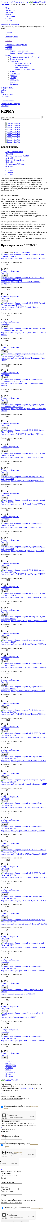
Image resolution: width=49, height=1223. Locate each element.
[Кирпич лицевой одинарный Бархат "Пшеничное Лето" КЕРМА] (24, 381)
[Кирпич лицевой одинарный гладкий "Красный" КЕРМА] (24, 945)
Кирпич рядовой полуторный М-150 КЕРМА (18, 1017)
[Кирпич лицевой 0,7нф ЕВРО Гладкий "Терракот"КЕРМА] (24, 595)
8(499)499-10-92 (39, 2)
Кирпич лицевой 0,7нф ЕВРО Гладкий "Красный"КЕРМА (24, 877)
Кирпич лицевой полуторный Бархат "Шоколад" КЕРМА (23, 761)
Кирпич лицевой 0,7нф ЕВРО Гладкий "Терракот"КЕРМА (24, 597)
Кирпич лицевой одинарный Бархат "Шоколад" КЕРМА (23, 831)
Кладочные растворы (23, 63)
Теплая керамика (16, 59)
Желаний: (5, 24)
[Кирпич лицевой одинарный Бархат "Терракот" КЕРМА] (24, 689)
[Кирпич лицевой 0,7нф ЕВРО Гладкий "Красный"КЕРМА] (24, 875)
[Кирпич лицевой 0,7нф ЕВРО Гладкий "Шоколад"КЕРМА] (24, 735)
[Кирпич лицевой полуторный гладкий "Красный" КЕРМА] (24, 922)
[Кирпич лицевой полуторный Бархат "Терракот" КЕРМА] (24, 642)
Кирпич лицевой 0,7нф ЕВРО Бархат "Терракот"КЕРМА (23, 574)
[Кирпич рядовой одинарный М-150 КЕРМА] (24, 992)
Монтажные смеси (22, 65)
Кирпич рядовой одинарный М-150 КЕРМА (18, 994)
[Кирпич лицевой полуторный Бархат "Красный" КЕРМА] (24, 898)
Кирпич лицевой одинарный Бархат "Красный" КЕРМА (23, 971)
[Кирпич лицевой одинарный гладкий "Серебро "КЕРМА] (24, 256)
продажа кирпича (26, 1088)
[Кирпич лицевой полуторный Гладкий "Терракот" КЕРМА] (24, 619)
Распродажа (10, 16)
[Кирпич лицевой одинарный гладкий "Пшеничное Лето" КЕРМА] (24, 407)
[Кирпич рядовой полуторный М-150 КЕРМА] (24, 1015)
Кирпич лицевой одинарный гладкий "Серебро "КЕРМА (23, 258)
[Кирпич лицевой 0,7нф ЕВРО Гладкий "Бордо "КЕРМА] (24, 455)
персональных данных (37, 1208)
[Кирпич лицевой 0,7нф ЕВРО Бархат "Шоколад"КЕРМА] (24, 712)
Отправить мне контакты (10, 1121)
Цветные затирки (21, 67)
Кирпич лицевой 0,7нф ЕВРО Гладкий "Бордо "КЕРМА (23, 457)
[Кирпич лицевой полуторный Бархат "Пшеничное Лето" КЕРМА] (24, 356)
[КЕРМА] (12, 123)
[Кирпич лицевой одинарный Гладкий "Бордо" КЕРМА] (24, 549)
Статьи (8, 18)
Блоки (7, 55)
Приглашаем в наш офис (10, 104)
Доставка (9, 12)
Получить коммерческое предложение (15, 1221)
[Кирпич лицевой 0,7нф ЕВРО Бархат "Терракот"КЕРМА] (24, 572)
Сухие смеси (15, 61)
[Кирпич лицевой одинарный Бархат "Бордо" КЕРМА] (24, 525)
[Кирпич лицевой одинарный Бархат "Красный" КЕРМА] (24, 968)
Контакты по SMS (8, 2)
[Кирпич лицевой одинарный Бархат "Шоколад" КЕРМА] (24, 829)
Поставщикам (10, 1066)
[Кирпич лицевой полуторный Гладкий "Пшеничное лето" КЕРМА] (24, 330)
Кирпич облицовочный (19, 51)
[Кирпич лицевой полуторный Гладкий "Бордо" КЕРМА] (24, 502)
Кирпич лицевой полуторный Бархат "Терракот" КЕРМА (23, 644)
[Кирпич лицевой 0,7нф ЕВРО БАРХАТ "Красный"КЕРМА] (24, 852)
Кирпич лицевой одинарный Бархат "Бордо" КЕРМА (22, 527)
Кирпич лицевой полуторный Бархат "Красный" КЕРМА (23, 901)
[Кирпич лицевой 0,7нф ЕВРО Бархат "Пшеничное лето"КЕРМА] (24, 280)
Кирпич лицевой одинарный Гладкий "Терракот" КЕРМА (23, 667)
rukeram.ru (5, 4)
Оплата (8, 14)
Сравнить (15, 271)
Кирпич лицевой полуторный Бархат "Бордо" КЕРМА (22, 481)
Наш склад (5, 106)
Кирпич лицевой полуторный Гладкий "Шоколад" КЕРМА (24, 784)
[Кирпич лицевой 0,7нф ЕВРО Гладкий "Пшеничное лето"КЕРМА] (24, 305)
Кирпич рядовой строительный (22, 53)
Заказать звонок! (21, 2)
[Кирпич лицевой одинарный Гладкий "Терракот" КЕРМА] (24, 665)
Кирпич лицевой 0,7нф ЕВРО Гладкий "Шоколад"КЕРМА (24, 737)
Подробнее (5, 273)
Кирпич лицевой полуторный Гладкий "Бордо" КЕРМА (23, 504)
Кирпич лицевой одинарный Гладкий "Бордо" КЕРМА (22, 551)
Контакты (9, 20)
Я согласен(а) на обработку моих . (21, 1107)
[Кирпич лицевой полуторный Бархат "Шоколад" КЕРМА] (24, 759)
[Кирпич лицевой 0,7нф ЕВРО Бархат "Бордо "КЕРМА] (24, 432)
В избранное (6, 271)
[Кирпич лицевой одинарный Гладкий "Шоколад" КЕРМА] (24, 805)
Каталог (8, 8)
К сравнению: (14, 24)
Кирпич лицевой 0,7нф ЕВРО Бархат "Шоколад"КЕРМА (23, 714)
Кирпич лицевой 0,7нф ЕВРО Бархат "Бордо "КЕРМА (22, 434)
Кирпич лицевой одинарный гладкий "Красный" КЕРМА (23, 947)
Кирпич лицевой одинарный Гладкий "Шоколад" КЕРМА (23, 807)
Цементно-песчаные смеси (25, 69)
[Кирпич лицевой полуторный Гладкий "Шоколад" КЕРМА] (24, 782)
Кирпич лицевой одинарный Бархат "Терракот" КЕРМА (23, 691)
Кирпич (8, 49)
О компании (10, 10)
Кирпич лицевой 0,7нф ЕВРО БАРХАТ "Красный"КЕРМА (24, 854)
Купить (4, 275)
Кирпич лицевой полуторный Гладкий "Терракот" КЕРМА (24, 621)
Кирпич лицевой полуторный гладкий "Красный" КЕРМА (24, 924)
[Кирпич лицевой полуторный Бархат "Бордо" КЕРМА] (24, 479)
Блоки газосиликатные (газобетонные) (25, 57)
